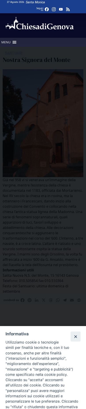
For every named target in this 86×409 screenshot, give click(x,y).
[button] (6, 42)
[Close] (75, 336)
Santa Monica (35, 2)
